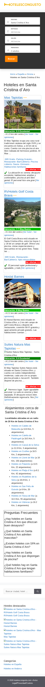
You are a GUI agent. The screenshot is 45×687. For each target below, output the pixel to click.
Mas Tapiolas (13, 97)
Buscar (11, 59)
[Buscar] (37, 591)
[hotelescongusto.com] (22, 5)
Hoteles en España (12, 664)
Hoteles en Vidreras (20, 502)
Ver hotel (29, 134)
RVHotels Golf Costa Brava (16, 615)
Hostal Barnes (14, 276)
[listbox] (24, 51)
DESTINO (14, 19)
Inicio (12, 74)
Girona (30, 74)
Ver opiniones (28, 268)
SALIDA (13, 38)
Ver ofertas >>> (33, 169)
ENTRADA (14, 29)
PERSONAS (15, 47)
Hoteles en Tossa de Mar (23, 496)
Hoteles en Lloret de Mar (22, 457)
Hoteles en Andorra (13, 668)
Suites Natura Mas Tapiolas (16, 647)
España (21, 74)
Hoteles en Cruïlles (20, 451)
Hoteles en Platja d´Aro (22, 470)
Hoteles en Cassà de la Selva (25, 445)
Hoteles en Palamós (20, 464)
